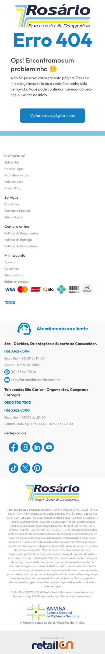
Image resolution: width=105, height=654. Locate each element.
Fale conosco (13, 182)
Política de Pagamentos (21, 233)
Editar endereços (16, 281)
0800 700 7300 (17, 402)
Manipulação (13, 217)
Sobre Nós (11, 162)
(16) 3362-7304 (17, 351)
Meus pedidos (14, 275)
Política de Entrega (18, 240)
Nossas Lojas (13, 169)
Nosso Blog (12, 188)
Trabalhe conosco (17, 175)
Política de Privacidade (20, 246)
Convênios (11, 204)
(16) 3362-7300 (17, 410)
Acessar (10, 262)
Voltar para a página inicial (52, 115)
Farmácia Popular (17, 211)
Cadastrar (11, 269)
